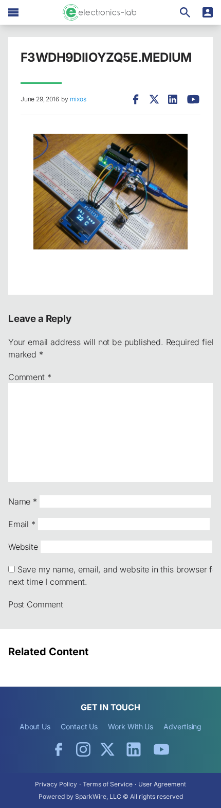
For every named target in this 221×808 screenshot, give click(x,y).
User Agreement (162, 784)
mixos (78, 99)
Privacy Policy (56, 784)
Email (21, 524)
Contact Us (79, 726)
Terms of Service (108, 784)
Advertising (182, 726)
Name (22, 501)
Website (23, 547)
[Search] (185, 12)
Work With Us (130, 726)
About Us (35, 726)
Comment (29, 377)
